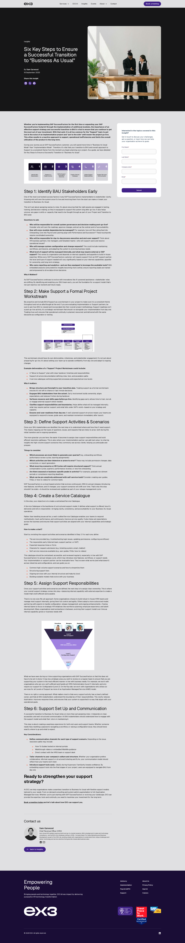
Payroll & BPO (125, 889)
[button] (64, 4)
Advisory (123, 881)
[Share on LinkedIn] (25, 83)
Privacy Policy (147, 885)
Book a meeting (152, 4)
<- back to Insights (35, 849)
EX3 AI (75, 4)
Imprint (145, 889)
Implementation (126, 885)
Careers (145, 893)
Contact (113, 4)
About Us (145, 881)
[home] (28, 4)
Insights (84, 4)
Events (93, 4)
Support (123, 893)
